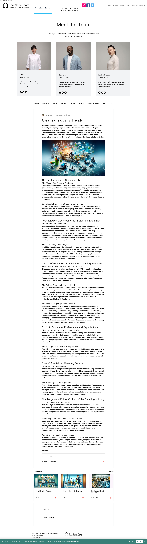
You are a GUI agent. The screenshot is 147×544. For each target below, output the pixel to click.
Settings (130, 541)
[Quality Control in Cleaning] (73, 481)
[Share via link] (55, 456)
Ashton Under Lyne (93, 103)
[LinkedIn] (26, 92)
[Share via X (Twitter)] (47, 456)
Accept (139, 541)
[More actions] (104, 115)
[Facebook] (88, 5)
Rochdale (81, 103)
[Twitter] (92, 5)
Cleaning (72, 103)
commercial (46, 103)
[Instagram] (84, 5)
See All (111, 471)
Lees (104, 103)
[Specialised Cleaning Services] (101, 481)
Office (55, 103)
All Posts (36, 103)
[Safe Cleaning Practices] (46, 481)
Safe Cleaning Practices (44, 491)
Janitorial (63, 103)
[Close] (145, 541)
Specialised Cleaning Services (98, 492)
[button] (111, 103)
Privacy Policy (74, 541)
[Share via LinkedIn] (51, 456)
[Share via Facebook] (43, 456)
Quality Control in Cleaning (72, 491)
